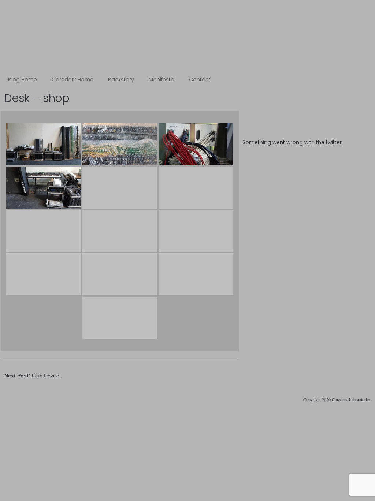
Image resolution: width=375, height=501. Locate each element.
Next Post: (31, 376)
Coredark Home (72, 79)
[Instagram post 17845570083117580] (306, 116)
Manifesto (161, 79)
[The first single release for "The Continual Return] (306, 110)
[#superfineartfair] (306, 122)
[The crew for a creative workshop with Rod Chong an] (306, 98)
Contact (200, 79)
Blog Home (22, 79)
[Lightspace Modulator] (306, 128)
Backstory (121, 79)
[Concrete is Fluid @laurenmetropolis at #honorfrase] (306, 92)
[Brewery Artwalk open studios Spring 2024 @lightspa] (306, 104)
